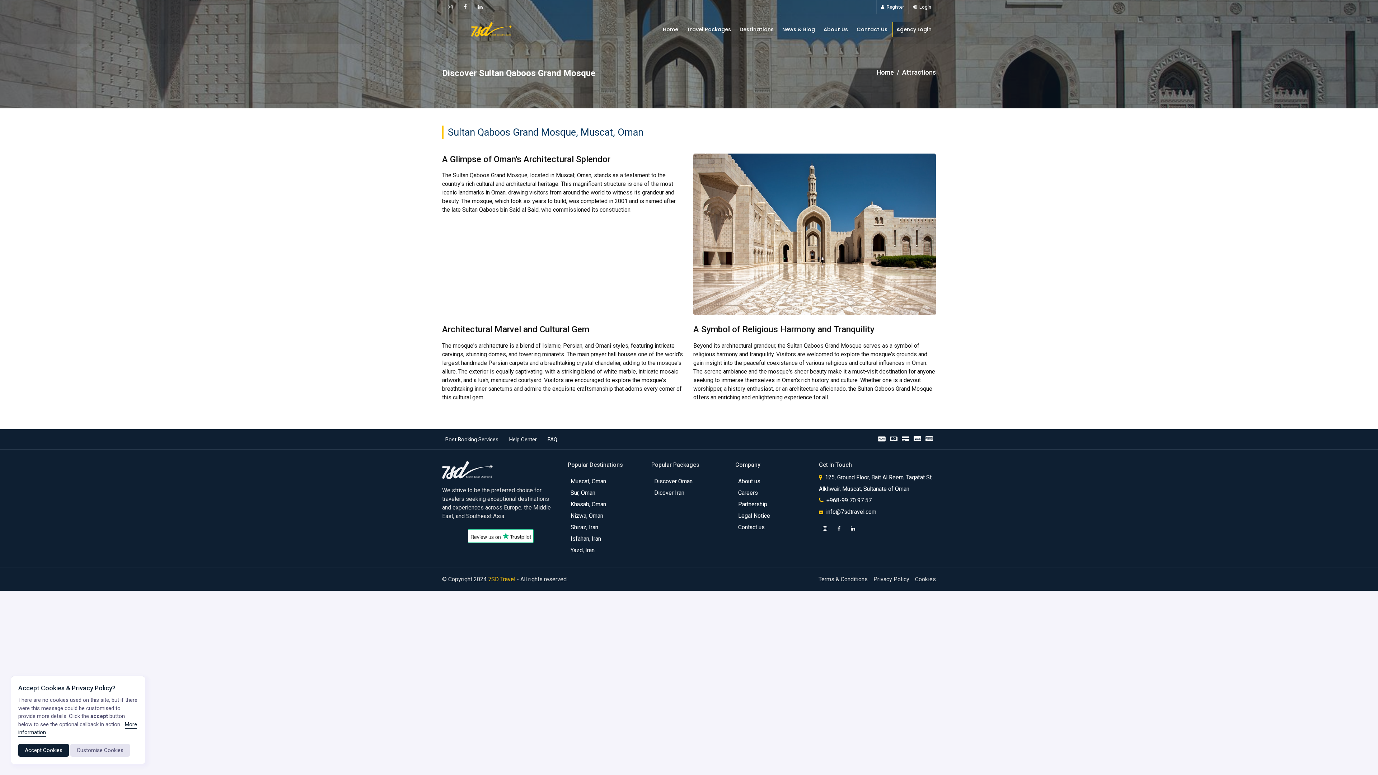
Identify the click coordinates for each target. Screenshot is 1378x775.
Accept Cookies (43, 750)
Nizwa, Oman (587, 515)
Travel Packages (709, 29)
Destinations (757, 29)
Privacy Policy (891, 579)
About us (749, 481)
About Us (836, 29)
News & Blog (798, 29)
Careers (748, 492)
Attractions (919, 72)
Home (670, 29)
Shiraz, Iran (584, 527)
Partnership (752, 504)
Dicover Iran (669, 492)
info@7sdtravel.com (851, 511)
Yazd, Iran (583, 550)
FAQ (552, 439)
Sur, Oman (583, 492)
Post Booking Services (471, 439)
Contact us (751, 527)
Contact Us (872, 29)
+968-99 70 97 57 (848, 500)
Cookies (925, 579)
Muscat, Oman (588, 481)
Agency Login (914, 29)
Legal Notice (754, 515)
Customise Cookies (100, 750)
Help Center (523, 439)
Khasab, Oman (588, 504)
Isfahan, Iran (586, 538)
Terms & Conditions (843, 579)
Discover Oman (673, 481)
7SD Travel (501, 579)
